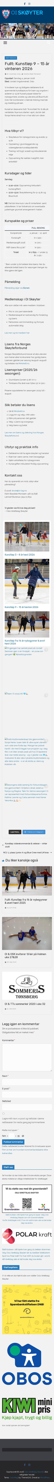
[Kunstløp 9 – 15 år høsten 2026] (27, 581)
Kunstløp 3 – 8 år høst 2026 (20, 554)
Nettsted (6, 1101)
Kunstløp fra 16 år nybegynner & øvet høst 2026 (25, 642)
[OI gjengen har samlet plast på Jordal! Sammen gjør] (27, 669)
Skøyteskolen (11, 58)
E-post (6, 1088)
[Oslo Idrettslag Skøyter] (27, 25)
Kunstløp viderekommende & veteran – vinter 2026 (26, 845)
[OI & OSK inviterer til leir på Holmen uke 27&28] (27, 918)
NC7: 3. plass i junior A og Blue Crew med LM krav (26, 852)
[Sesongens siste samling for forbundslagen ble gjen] (27, 805)
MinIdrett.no (23, 363)
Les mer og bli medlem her (17, 333)
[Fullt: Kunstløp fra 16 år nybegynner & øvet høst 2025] (27, 868)
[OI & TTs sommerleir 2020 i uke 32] (27, 973)
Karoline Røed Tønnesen (32, 74)
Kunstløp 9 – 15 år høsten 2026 (21, 607)
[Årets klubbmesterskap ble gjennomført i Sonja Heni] (27, 760)
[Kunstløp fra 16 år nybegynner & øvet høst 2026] (27, 624)
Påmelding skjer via (17, 288)
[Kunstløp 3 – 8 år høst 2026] (27, 536)
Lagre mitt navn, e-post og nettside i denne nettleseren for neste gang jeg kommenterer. (23, 1120)
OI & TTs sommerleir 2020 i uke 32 (25, 1004)
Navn (5, 1076)
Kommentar (8, 1040)
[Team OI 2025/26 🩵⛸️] (27, 714)
